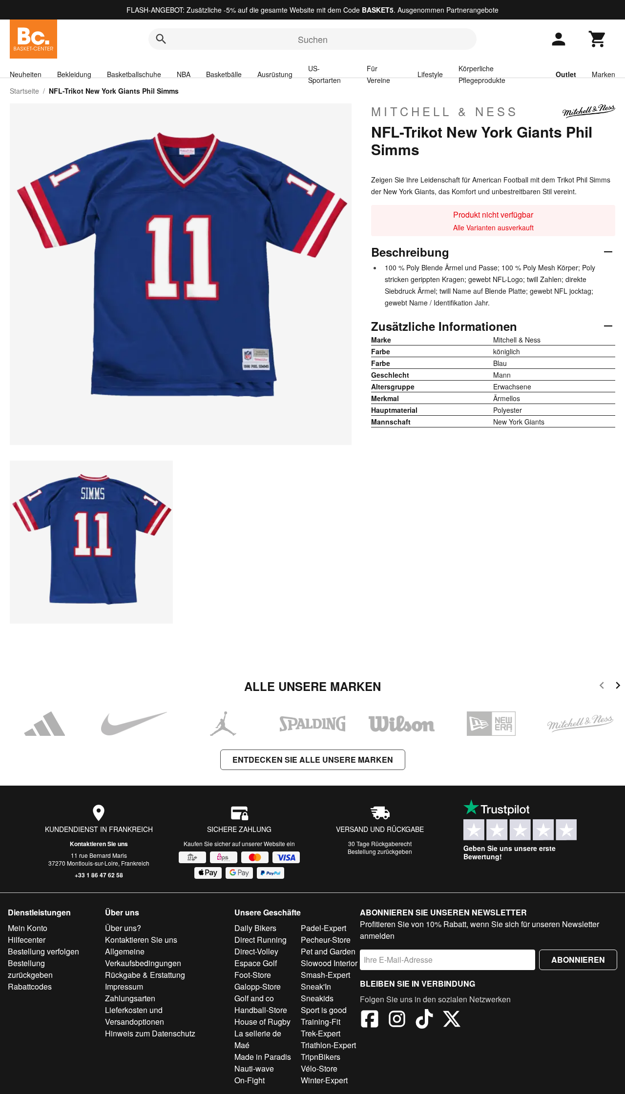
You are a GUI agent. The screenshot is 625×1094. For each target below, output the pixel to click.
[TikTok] (424, 1020)
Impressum (124, 986)
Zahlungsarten (130, 998)
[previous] (602, 686)
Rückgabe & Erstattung (145, 974)
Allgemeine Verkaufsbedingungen (143, 957)
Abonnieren (578, 959)
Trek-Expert (320, 1033)
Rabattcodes (30, 986)
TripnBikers (320, 1056)
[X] (451, 1020)
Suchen (313, 39)
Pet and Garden (328, 951)
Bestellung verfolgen (43, 951)
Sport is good (324, 1009)
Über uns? (123, 927)
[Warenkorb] (597, 39)
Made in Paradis (262, 1056)
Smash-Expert (325, 974)
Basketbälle (224, 74)
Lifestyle (430, 74)
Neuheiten (26, 74)
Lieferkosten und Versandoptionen (134, 1015)
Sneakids (317, 998)
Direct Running (260, 939)
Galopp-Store (257, 986)
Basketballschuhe (134, 74)
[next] (618, 686)
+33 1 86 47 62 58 (99, 875)
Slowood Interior (329, 963)
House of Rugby (262, 1021)
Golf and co (254, 998)
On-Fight (249, 1080)
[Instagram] (397, 1020)
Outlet (566, 74)
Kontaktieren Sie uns (99, 844)
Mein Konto (27, 927)
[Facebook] (369, 1020)
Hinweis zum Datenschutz (150, 1033)
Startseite (24, 91)
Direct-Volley (256, 951)
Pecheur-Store (326, 939)
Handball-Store (260, 1009)
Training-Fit (320, 1021)
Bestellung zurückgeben (380, 851)
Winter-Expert (324, 1080)
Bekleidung (74, 74)
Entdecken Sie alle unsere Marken (312, 759)
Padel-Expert (323, 927)
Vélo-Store (319, 1068)
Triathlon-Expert (328, 1045)
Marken (603, 74)
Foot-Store (252, 974)
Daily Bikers (255, 927)
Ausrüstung (274, 74)
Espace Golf (255, 963)
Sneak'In (316, 986)
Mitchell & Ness (445, 111)
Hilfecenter (26, 939)
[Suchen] (161, 39)
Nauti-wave (254, 1068)
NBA (183, 74)
